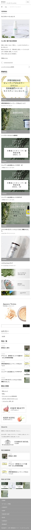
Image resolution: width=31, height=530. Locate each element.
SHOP (3, 510)
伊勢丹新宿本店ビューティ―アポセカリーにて (13, 103)
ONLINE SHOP (5, 514)
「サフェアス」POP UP (7, 401)
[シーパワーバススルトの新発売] (4, 493)
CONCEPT (4, 507)
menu (28, 1)
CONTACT (4, 521)
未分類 (3, 336)
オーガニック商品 (6, 503)
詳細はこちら (4, 58)
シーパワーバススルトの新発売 (7, 66)
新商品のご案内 (5, 347)
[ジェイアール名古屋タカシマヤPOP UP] (4, 485)
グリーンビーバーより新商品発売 (9, 396)
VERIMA (4, 11)
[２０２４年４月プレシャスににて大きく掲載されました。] (26, 485)
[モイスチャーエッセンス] (12, 485)
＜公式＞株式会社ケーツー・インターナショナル (18, 528)
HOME (3, 500)
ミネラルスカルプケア (8, 62)
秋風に (3, 393)
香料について (5, 391)
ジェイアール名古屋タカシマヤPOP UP (12, 165)
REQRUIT (4, 524)
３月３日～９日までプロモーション (10, 398)
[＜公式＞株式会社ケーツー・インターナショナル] (10, 2)
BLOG (3, 517)
